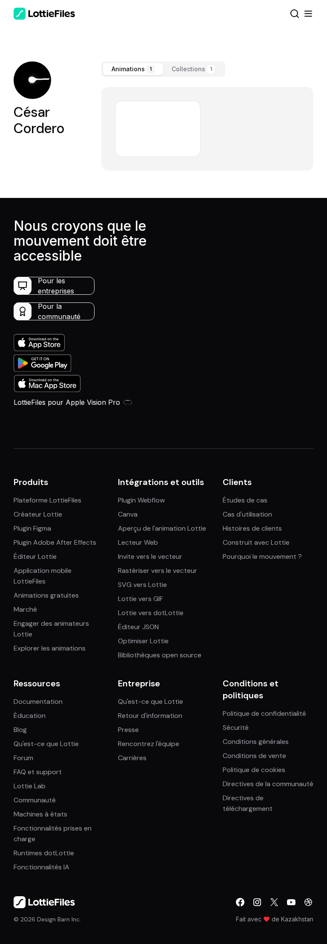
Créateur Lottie (38, 514)
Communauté (35, 800)
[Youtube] (291, 902)
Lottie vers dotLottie (151, 612)
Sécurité (236, 727)
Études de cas (245, 500)
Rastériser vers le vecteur (157, 570)
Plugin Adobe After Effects (55, 542)
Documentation (38, 701)
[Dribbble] (308, 902)
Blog (20, 729)
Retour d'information (150, 715)
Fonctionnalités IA (41, 867)
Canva (128, 514)
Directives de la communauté (268, 783)
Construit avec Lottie (256, 542)
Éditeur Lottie (35, 556)
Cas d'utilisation (247, 514)
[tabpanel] (207, 129)
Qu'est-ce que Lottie (46, 743)
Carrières (132, 757)
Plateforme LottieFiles (47, 500)
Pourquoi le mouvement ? (262, 556)
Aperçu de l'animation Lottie (162, 528)
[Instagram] (257, 902)
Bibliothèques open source (159, 655)
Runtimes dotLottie (44, 852)
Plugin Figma (32, 528)
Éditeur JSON (138, 626)
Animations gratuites (46, 595)
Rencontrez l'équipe (148, 743)
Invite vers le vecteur (150, 556)
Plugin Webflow (141, 500)
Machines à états (40, 814)
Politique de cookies (254, 769)
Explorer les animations (50, 648)
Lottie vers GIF (140, 598)
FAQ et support (38, 771)
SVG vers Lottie (142, 584)
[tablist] (163, 69)
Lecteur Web (138, 542)
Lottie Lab (30, 785)
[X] (274, 902)
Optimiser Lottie (143, 640)
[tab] (133, 69)
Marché (25, 609)
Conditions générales (256, 741)
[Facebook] (240, 902)
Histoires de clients (252, 528)
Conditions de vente (254, 755)
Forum (23, 757)
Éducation (30, 715)
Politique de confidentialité (264, 713)
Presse (128, 729)
